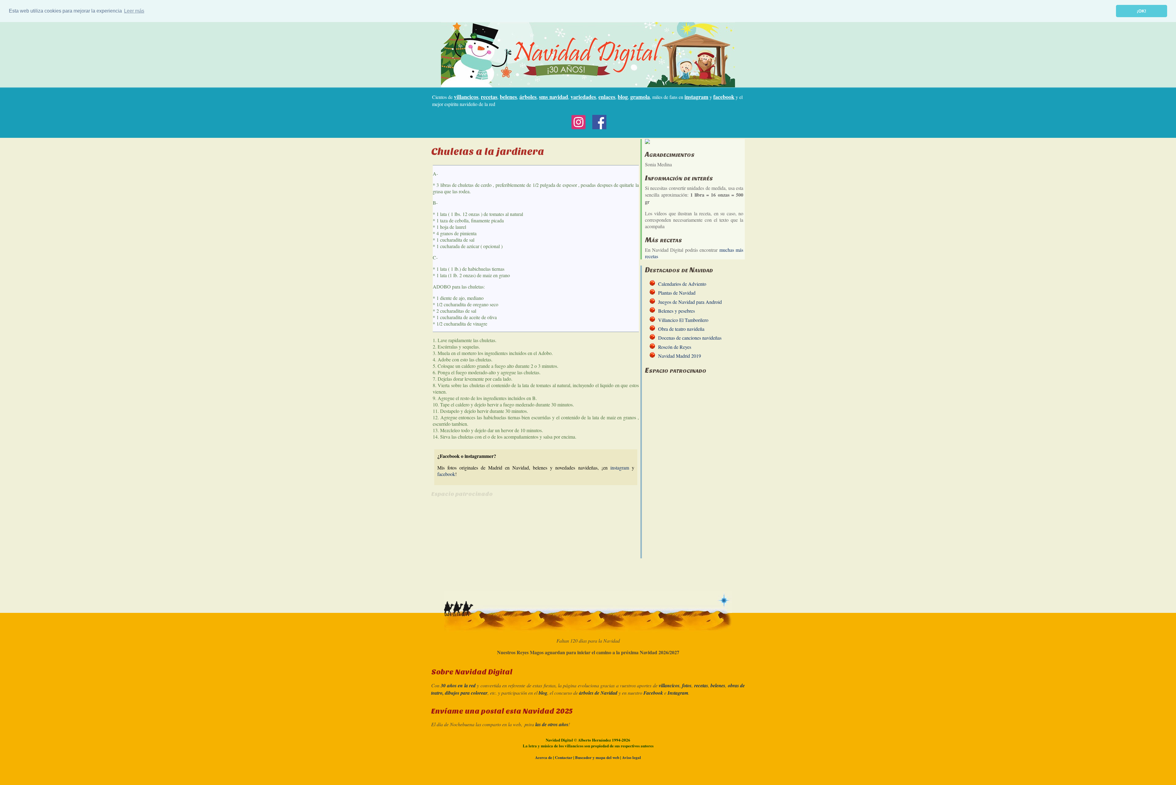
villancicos (466, 97)
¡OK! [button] (1141, 11)
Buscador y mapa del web (597, 757)
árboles (528, 97)
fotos (687, 685)
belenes (508, 97)
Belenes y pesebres (676, 311)
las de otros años (551, 724)
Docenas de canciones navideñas (690, 337)
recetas (489, 97)
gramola (640, 97)
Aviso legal (631, 757)
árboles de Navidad (598, 692)
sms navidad (553, 97)
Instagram (678, 692)
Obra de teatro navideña (681, 329)
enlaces (606, 97)
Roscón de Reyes (674, 347)
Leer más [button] (134, 10)
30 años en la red (458, 685)
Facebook (653, 692)
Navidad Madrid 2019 (679, 356)
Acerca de (543, 757)
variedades (583, 97)
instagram (696, 97)
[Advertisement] (482, 546)
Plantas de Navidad (676, 292)
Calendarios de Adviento (682, 284)
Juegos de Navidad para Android (690, 302)
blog (623, 97)
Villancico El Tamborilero (683, 320)
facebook (723, 97)
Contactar (563, 757)
